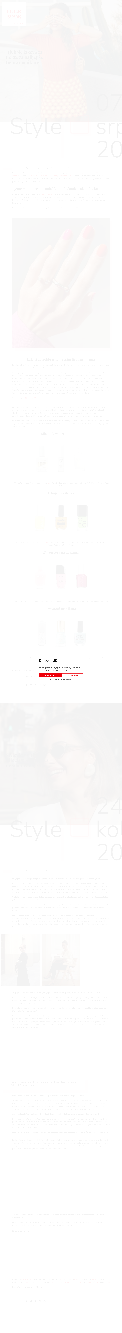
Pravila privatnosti (67, 679)
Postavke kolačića (72, 675)
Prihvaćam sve (49, 675)
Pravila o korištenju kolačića (55, 679)
